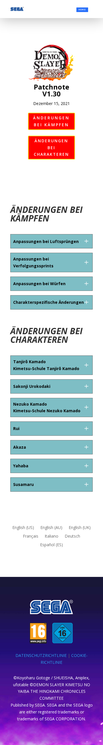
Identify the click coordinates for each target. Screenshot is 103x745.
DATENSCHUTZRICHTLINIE (41, 655)
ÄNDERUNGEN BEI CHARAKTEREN (51, 147)
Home (82, 9)
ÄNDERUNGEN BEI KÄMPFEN (51, 121)
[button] (86, 241)
